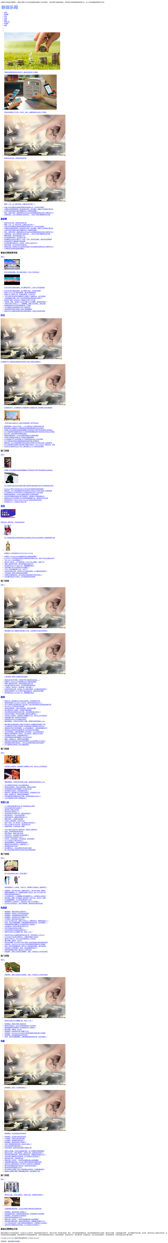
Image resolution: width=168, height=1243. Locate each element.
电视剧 (6, 23)
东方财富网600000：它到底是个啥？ (15, 237)
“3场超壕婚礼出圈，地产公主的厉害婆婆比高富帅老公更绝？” (23, 298)
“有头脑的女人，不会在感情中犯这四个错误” (18, 848)
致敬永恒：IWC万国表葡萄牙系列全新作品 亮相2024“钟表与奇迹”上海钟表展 (28, 443)
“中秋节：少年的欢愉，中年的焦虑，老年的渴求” (19, 839)
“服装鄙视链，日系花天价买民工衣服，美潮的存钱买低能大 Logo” (24, 721)
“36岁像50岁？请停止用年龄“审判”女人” (16, 926)
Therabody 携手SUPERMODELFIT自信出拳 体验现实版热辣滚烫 (24, 489)
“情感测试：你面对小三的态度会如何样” (16, 913)
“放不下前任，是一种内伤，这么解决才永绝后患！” (20, 822)
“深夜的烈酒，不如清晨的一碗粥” (14, 826)
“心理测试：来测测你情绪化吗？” (14, 1140)
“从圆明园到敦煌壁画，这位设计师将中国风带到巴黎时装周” (23, 1162)
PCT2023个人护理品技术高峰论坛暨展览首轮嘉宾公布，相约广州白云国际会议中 (29, 558)
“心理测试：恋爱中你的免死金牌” (14, 1138)
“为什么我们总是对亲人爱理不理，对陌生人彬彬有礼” (21, 829)
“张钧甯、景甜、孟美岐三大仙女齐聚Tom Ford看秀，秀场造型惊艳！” (25, 302)
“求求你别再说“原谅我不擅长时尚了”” (16, 930)
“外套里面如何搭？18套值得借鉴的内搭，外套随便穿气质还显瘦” (24, 1214)
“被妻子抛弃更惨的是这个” (12, 894)
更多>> (3, 256)
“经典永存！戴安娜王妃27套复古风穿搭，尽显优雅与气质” (22, 701)
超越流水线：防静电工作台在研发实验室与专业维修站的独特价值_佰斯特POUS (28, 246)
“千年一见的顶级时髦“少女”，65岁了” (16, 569)
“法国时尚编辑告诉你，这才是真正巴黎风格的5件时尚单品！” (23, 575)
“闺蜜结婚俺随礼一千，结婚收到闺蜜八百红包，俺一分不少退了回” (25, 892)
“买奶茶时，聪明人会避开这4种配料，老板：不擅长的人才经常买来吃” (26, 951)
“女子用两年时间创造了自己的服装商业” (16, 744)
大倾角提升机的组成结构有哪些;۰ (14, 248)
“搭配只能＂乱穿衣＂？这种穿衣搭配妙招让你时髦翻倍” (21, 1160)
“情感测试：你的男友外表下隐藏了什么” (16, 917)
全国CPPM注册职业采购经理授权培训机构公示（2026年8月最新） (24, 207)
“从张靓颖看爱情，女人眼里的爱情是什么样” (18, 899)
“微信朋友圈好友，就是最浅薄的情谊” (16, 842)
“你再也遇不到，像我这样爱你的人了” (16, 817)
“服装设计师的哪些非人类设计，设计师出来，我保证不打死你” (23, 733)
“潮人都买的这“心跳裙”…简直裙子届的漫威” (18, 710)
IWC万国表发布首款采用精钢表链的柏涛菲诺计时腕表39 (21, 441)
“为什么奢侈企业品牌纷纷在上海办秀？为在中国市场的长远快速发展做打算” (28, 704)
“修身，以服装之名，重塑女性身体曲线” (16, 739)
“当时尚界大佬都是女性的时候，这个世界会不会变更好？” (22, 1156)
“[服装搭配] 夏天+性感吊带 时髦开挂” (15, 717)
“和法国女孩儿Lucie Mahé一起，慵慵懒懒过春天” (19, 565)
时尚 (5, 16)
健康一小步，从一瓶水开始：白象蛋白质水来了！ (19, 224)
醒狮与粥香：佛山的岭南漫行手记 (14, 235)
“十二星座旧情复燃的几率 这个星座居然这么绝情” (19, 806)
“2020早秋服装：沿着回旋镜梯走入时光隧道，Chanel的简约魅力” (24, 731)
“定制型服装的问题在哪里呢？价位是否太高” (18, 737)
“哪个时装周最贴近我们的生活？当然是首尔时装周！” (21, 1165)
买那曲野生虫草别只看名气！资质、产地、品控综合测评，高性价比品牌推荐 (28, 239)
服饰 (5, 20)
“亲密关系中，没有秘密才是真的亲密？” (16, 835)
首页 (5, 12)
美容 (5, 18)
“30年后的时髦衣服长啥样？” (13, 1146)
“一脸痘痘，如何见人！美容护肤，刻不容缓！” (18, 687)
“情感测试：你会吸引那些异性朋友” (15, 1136)
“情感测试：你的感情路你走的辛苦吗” (16, 915)
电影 (5, 25)
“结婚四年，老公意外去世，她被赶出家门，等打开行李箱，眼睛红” (25, 890)
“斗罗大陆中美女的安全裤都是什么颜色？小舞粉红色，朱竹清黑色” (25, 296)
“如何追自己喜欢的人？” (11, 811)
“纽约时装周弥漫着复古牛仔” (13, 1167)
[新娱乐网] (9, 9)
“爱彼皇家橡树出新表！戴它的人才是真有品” (18, 950)
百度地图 (17, 1241)
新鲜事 (6, 14)
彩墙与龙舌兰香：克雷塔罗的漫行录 (15, 223)
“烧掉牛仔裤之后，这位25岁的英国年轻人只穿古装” (20, 938)
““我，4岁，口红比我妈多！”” (13, 560)
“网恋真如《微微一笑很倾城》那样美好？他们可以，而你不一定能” (25, 898)
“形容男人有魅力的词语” (11, 810)
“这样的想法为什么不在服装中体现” (15, 719)
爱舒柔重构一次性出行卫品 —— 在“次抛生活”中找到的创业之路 (24, 426)
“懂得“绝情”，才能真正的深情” (13, 819)
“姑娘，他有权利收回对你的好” (14, 831)
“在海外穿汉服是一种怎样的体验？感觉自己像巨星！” (21, 714)
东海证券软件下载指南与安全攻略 (14, 241)
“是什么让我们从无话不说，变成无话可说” (17, 824)
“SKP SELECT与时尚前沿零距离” (14, 706)
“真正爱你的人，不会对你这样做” (14, 815)
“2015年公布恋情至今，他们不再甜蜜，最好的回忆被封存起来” (23, 903)
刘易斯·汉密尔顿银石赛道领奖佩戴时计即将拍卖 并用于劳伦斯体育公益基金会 (28, 430)
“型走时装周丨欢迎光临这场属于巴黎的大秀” (18, 1147)
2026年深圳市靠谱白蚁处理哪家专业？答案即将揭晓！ (21, 211)
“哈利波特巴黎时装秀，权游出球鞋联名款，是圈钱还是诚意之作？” (25, 1154)
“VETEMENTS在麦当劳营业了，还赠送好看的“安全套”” (21, 937)
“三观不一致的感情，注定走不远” (14, 821)
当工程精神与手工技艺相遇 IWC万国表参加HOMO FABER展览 (23, 439)
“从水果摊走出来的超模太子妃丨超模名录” (17, 307)
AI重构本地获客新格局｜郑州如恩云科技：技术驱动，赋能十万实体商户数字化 (28, 209)
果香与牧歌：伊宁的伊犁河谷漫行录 (15, 245)
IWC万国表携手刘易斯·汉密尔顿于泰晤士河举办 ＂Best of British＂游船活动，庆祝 (29, 444)
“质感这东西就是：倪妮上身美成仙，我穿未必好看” (20, 708)
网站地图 (11, 1241)
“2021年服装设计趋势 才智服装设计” (15, 798)
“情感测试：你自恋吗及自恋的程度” (15, 1215)
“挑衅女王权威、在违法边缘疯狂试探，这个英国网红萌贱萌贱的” (24, 1151)
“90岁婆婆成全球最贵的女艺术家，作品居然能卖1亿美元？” (22, 712)
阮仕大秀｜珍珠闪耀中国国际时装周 (15, 433)
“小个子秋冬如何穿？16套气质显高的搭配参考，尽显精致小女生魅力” (25, 1223)
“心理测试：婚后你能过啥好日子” (14, 919)
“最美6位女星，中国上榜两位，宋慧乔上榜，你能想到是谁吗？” (24, 1153)
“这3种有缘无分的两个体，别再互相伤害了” (17, 813)
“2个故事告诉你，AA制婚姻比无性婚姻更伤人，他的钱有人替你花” (25, 896)
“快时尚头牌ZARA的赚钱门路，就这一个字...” (18, 932)
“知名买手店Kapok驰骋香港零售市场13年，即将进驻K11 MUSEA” (24, 935)
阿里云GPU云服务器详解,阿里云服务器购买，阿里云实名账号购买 (24, 311)
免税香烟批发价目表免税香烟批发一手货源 (17, 305)
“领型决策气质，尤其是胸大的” (14, 1158)
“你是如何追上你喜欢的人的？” (14, 837)
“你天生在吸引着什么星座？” (13, 808)
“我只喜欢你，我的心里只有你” (14, 833)
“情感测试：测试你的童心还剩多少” (15, 1142)
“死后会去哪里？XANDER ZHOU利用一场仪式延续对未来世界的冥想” (26, 942)
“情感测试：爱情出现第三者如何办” (15, 911)
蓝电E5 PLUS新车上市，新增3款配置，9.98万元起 (19, 294)
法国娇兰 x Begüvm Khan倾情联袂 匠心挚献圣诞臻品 (20, 556)
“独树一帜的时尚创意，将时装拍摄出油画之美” (18, 564)
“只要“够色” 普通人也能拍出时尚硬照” (16, 573)
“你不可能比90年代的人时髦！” (14, 928)
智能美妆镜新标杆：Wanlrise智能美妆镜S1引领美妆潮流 (21, 435)
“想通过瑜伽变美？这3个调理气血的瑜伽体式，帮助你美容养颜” (24, 691)
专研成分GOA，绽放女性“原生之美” (15, 502)
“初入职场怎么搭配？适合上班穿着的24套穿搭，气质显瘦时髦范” (24, 1169)
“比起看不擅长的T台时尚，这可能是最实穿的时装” (20, 576)
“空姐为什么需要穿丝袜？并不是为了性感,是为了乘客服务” (22, 1164)
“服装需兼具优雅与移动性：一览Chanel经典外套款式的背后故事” (24, 743)
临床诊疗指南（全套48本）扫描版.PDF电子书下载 (19, 300)
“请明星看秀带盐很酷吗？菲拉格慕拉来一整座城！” (20, 924)
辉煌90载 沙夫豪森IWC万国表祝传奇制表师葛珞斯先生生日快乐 (24, 428)
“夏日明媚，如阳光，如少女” (13, 940)
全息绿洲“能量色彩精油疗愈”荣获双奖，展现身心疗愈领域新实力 (24, 496)
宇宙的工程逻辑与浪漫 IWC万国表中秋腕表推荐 (19, 437)
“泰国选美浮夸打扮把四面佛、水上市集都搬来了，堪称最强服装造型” (25, 728)
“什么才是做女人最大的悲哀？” (14, 840)
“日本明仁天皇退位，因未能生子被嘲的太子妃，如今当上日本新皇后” (25, 715)
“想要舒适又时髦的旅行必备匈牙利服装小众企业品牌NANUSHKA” (25, 741)
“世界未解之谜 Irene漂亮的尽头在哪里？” (17, 567)
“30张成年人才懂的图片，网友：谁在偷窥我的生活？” (21, 948)
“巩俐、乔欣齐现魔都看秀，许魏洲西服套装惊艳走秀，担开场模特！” (25, 922)
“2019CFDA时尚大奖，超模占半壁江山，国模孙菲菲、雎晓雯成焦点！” (26, 921)
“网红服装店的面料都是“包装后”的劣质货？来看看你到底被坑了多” (25, 724)
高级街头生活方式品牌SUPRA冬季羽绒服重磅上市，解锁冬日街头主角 (26, 498)
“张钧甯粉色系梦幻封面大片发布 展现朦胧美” (18, 309)
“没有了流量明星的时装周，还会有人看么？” (18, 1144)
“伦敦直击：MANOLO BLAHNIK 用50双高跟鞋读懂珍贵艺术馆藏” (25, 944)
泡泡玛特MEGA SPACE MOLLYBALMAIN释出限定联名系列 (23, 500)
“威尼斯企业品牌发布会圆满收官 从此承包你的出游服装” (21, 730)
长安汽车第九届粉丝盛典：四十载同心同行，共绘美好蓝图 (22, 291)
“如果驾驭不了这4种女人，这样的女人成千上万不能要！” (22, 901)
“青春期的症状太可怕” (11, 846)
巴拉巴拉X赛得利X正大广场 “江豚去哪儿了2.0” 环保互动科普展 (24, 446)
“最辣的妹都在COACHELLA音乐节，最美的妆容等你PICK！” (23, 702)
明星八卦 (7, 21)
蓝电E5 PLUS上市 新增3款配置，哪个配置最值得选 (20, 292)
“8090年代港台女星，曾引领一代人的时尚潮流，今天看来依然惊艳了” (25, 571)
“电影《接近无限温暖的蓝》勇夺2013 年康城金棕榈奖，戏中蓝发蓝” (25, 946)
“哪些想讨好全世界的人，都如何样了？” (16, 844)
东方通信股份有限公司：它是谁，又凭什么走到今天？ (21, 243)
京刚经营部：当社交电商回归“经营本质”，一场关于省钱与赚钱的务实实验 (27, 214)
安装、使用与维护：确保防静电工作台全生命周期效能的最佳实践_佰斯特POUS (28, 213)
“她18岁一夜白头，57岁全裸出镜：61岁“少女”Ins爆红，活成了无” (24, 562)
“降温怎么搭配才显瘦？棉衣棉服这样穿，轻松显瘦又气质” (22, 1171)
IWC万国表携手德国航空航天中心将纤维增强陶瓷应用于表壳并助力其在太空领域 (29, 432)
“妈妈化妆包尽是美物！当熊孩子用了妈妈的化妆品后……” (22, 680)
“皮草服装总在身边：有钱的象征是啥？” (16, 735)
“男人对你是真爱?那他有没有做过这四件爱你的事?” (20, 850)
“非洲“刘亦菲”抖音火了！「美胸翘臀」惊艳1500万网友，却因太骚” (25, 303)
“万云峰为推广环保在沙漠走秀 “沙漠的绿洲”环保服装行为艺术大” (24, 726)
